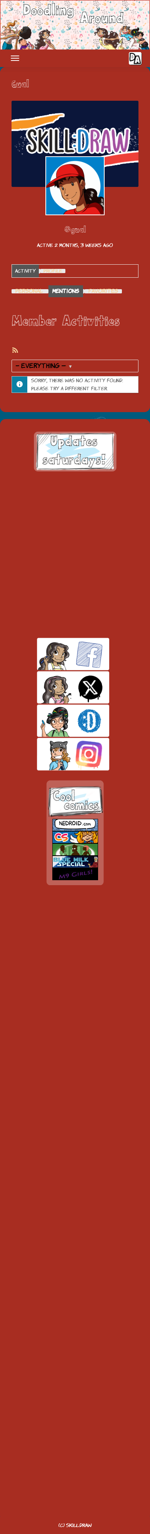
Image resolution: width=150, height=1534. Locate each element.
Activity (25, 271)
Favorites (103, 291)
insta (60, 754)
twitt (60, 687)
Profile (52, 271)
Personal (29, 291)
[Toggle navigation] (15, 58)
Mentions (65, 291)
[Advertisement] (75, 554)
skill (60, 720)
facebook (60, 654)
